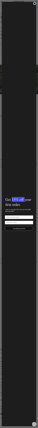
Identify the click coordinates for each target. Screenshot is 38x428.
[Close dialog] (35, 3)
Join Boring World (19, 228)
